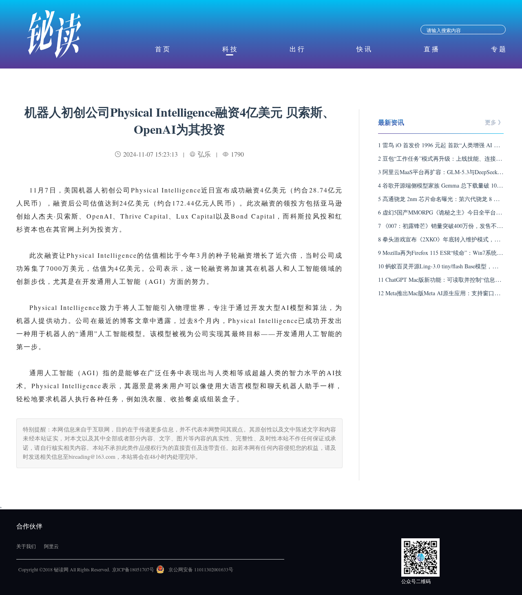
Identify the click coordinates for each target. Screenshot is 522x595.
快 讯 (363, 48)
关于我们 (26, 546)
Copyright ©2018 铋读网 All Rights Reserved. (64, 569)
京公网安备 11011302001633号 (200, 569)
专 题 (498, 48)
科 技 (229, 48)
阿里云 (51, 546)
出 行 (297, 48)
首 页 (162, 48)
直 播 (431, 48)
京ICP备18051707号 (133, 569)
